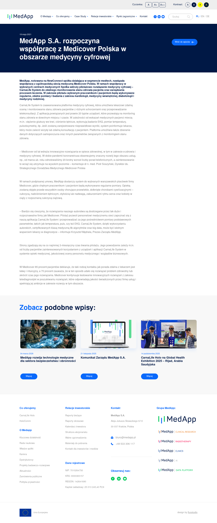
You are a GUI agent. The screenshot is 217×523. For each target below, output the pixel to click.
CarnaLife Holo (27, 416)
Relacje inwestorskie (101, 17)
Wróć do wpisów (182, 42)
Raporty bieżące (73, 416)
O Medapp (46, 17)
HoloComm (25, 421)
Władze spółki (26, 449)
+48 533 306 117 (125, 444)
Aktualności (25, 471)
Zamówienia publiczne (31, 477)
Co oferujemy (63, 17)
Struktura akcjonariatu (76, 432)
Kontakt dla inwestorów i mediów (81, 449)
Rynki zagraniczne (125, 17)
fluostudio (192, 513)
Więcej (29, 376)
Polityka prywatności (30, 482)
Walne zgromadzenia (75, 438)
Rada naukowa (27, 443)
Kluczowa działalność (30, 438)
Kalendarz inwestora (75, 427)
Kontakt (143, 17)
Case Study (80, 17)
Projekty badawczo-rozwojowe (35, 466)
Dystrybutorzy (26, 460)
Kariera (23, 454)
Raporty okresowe (74, 421)
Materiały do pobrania (76, 443)
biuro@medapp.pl (126, 437)
